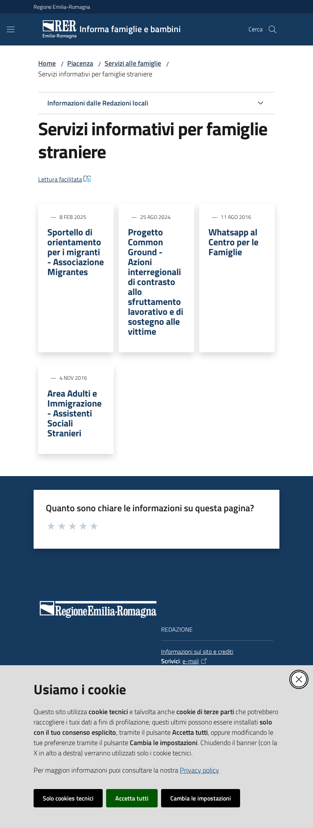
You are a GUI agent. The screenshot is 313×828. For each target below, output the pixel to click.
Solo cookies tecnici (68, 798)
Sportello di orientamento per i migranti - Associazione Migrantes (75, 252)
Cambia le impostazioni (200, 798)
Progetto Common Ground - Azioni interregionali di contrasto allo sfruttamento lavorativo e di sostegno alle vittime (155, 281)
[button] (272, 29)
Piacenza (80, 63)
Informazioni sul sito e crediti (197, 651)
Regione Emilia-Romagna (62, 7)
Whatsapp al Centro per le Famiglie (233, 242)
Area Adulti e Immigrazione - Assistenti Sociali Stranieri (74, 413)
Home (47, 63)
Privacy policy (199, 770)
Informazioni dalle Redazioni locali (97, 103)
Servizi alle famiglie (133, 63)
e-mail (190, 661)
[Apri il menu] (10, 29)
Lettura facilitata (60, 179)
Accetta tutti (131, 798)
